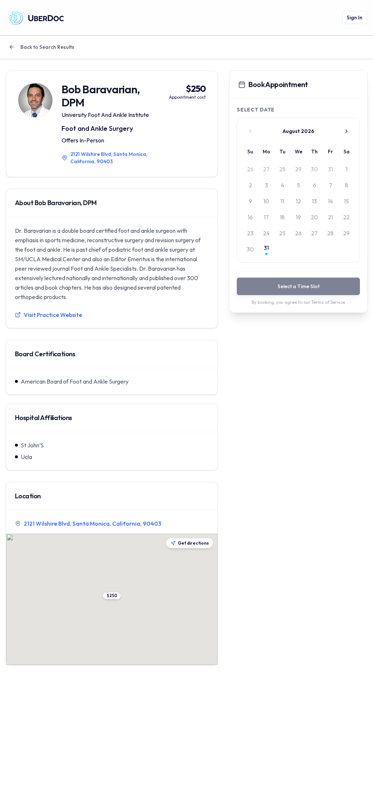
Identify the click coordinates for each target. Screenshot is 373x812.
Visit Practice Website (53, 314)
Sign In (354, 17)
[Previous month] (250, 131)
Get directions (193, 543)
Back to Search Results (47, 47)
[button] (112, 595)
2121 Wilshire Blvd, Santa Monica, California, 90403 (92, 523)
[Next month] (346, 131)
